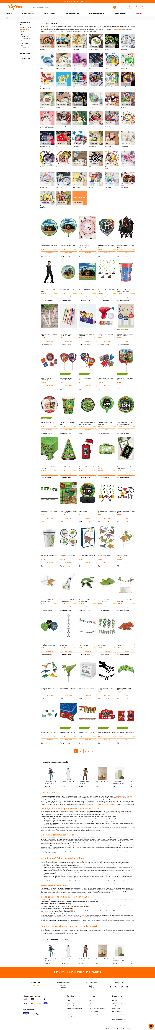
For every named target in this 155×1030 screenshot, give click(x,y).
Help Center (92, 1000)
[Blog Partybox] (91, 987)
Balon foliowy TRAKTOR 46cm (67, 245)
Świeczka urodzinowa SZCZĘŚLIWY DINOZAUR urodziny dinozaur (123, 557)
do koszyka (49, 252)
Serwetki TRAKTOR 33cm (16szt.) (87, 290)
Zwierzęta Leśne (25, 48)
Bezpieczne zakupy (116, 1008)
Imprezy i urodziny (25, 22)
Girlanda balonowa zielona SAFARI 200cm (124, 689)
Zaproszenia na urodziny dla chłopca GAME (124, 467)
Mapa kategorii (71, 1017)
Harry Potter (24, 43)
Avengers (46, 823)
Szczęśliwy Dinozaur (26, 39)
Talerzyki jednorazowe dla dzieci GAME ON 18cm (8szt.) (87, 423)
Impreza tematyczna (26, 56)
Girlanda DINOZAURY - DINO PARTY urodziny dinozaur (105, 689)
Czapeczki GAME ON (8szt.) (66, 467)
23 (92, 751)
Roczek (22, 25)
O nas (68, 1000)
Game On (23, 41)
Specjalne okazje (25, 58)
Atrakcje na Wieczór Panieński (74, 1008)
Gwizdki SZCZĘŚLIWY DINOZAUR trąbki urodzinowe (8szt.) (68, 600)
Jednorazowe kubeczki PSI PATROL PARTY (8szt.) (123, 290)
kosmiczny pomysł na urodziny (109, 804)
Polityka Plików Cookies (118, 1014)
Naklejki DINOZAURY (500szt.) (86, 688)
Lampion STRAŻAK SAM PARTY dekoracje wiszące (125, 733)
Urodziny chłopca (25, 29)
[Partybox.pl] (15, 9)
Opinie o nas (36, 983)
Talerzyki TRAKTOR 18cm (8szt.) (68, 290)
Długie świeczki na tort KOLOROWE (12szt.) (65, 334)
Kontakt (91, 1003)
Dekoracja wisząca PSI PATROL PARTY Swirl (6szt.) (125, 334)
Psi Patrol (71, 905)
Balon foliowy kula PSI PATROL (49, 422)
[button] (129, 7)
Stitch (71, 910)
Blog (68, 1011)
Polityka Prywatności (117, 1011)
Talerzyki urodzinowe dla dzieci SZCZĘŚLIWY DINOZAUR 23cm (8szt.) (68, 557)
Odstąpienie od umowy (117, 1006)
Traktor (23, 34)
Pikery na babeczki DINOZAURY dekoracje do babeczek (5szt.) (49, 733)
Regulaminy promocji (117, 1003)
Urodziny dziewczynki (26, 53)
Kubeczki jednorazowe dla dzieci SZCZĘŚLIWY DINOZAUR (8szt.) (49, 556)
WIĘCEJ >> (23, 50)
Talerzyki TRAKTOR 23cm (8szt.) (49, 245)
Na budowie (24, 36)
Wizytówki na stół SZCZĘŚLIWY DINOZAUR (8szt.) (87, 600)
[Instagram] (116, 987)
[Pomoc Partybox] (63, 987)
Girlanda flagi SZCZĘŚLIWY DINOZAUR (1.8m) (86, 644)
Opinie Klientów (71, 1003)
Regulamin (114, 1000)
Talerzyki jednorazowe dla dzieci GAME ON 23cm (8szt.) (125, 423)
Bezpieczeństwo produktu (118, 1019)
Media (68, 1014)
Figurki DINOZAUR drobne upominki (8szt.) (47, 689)
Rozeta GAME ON (83, 511)
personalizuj (126, 474)
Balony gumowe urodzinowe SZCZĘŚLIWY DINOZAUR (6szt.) (49, 644)
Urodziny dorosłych (25, 27)
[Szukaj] (114, 7)
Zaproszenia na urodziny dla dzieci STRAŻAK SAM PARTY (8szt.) (106, 733)
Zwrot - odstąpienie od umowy (97, 1008)
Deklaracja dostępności (95, 1014)
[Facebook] (110, 987)
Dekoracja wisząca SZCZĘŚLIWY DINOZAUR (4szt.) (68, 644)
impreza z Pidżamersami (94, 804)
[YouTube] (127, 987)
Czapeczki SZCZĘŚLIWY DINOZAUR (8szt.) (104, 600)
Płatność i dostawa (94, 1006)
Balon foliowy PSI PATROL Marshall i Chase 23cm (67, 379)
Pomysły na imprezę (72, 1006)
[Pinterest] (122, 987)
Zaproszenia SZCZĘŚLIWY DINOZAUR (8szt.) (47, 600)
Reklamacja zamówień (94, 1011)
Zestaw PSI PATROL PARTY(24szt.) (46, 379)
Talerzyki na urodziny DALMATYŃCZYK (84, 246)
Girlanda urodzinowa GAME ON (49, 511)
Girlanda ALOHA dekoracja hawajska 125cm (105, 644)
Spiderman (84, 915)
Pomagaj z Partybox (117, 1017)
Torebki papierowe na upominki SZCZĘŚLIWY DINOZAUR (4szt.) (87, 556)
